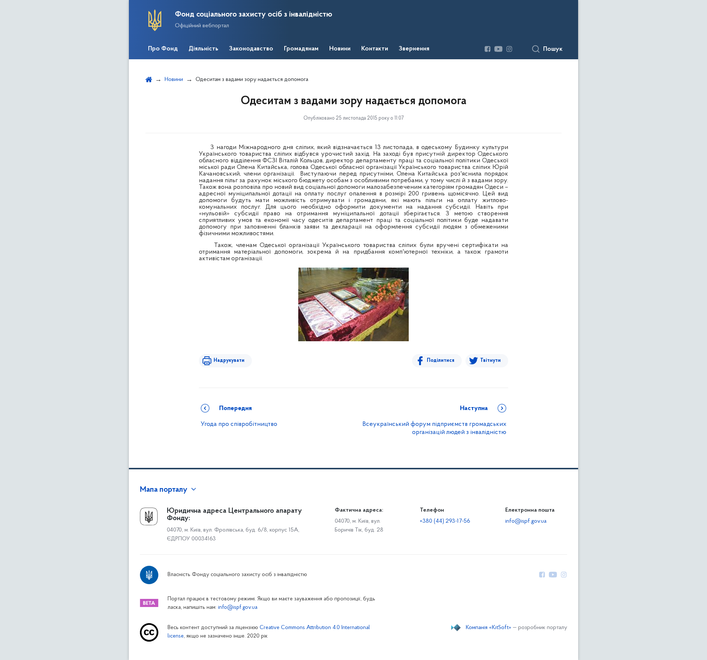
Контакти (374, 49)
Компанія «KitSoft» (488, 628)
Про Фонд (163, 49)
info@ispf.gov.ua (525, 521)
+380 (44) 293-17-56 (445, 521)
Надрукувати (229, 360)
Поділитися (440, 360)
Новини (340, 49)
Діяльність (203, 49)
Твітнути (490, 360)
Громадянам (301, 49)
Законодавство (251, 49)
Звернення (414, 49)
